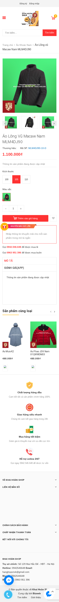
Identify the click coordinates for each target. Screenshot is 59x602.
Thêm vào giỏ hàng (28, 218)
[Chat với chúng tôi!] (9, 580)
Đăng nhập (34, 3)
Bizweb (37, 593)
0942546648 (18, 568)
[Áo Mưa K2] (15, 334)
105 (16, 179)
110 (26, 179)
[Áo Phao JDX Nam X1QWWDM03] (43, 334)
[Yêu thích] (53, 218)
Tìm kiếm (49, 32)
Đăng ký (23, 3)
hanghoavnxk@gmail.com (15, 572)
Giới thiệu (36, 597)
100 (6, 179)
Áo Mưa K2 (8, 351)
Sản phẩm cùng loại (17, 311)
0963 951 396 (14, 252)
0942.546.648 (14, 247)
